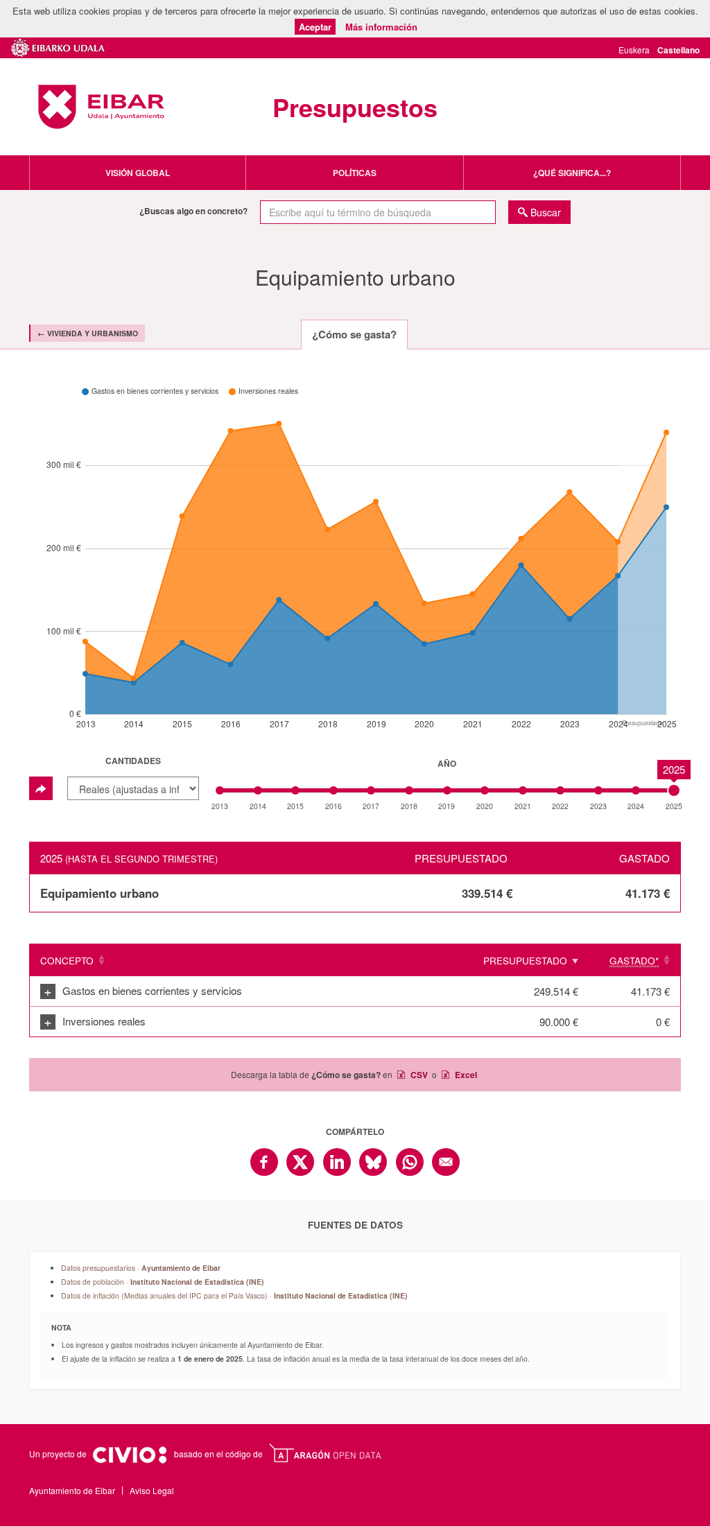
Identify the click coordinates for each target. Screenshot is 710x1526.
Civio (129, 1455)
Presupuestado (525, 960)
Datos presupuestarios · (140, 1268)
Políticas (354, 172)
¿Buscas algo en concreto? (193, 211)
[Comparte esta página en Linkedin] (337, 1162)
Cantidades (133, 760)
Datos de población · (162, 1281)
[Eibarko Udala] (58, 45)
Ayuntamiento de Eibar (101, 106)
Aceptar (315, 26)
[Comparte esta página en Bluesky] (373, 1162)
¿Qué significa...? (572, 172)
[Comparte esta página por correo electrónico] (446, 1162)
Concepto (67, 960)
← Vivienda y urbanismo (87, 333)
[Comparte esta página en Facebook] (264, 1162)
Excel (465, 1074)
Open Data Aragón (324, 1453)
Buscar (545, 212)
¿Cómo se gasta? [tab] (354, 334)
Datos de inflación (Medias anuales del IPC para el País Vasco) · (234, 1295)
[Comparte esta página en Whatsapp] (410, 1162)
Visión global (137, 172)
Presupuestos (355, 107)
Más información (381, 26)
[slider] (674, 790)
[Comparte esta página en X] (300, 1162)
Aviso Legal (152, 1490)
